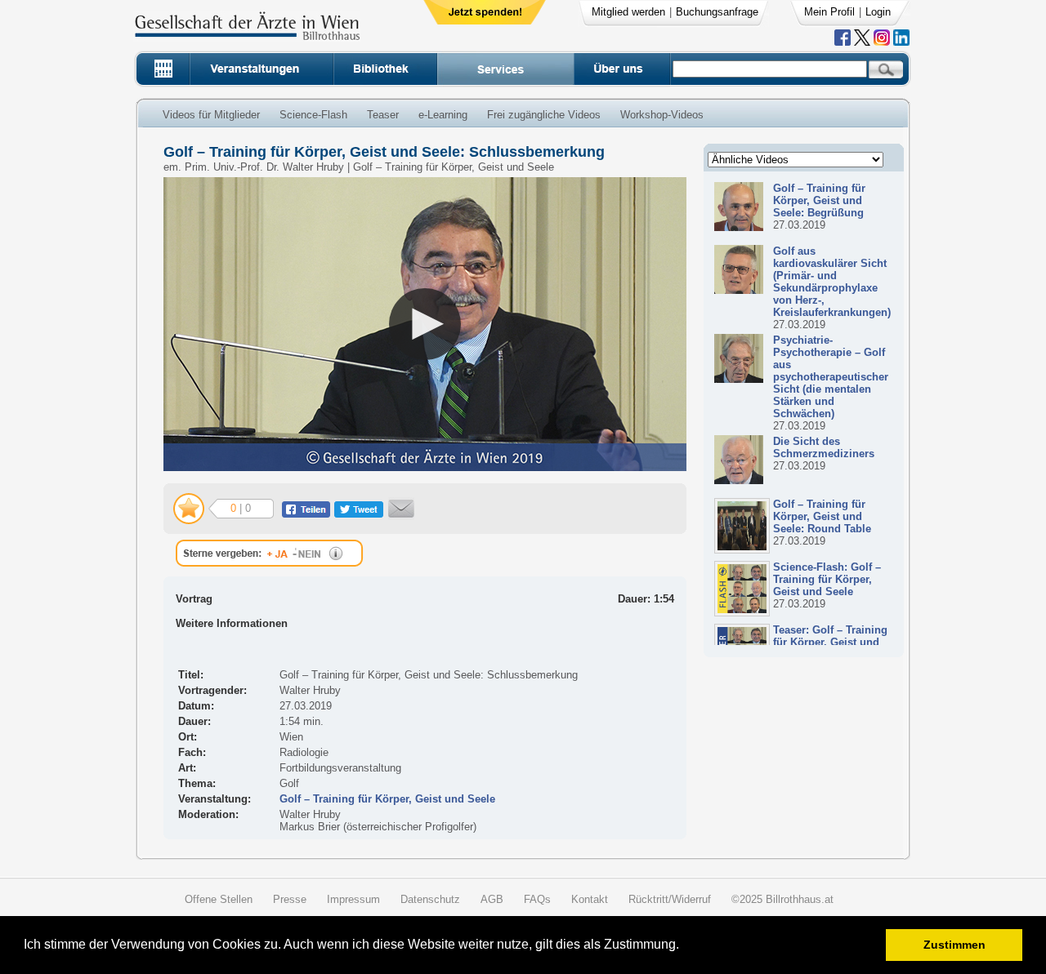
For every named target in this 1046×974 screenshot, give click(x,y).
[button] (684, 947)
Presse (289, 899)
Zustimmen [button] (954, 944)
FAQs (537, 899)
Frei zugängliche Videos (544, 115)
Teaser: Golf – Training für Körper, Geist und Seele (830, 642)
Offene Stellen (219, 899)
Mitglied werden (628, 12)
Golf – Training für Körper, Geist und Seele (387, 799)
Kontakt (589, 899)
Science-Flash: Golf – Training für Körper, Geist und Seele (827, 579)
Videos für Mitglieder (211, 115)
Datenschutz (430, 899)
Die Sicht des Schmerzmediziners (823, 447)
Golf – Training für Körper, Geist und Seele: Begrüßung (819, 200)
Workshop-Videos (662, 115)
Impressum (353, 899)
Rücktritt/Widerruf (669, 899)
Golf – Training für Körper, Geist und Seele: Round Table (822, 516)
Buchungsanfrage (717, 12)
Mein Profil (829, 12)
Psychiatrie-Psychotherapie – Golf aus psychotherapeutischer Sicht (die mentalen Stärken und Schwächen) (830, 377)
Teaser (383, 115)
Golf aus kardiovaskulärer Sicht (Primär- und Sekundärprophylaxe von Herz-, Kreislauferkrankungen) (832, 281)
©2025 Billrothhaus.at (782, 899)
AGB (492, 899)
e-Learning (442, 115)
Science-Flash (313, 115)
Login (878, 12)
